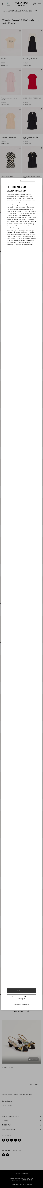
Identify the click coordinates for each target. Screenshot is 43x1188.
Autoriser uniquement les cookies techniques (21, 998)
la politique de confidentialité (23, 244)
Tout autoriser (21, 991)
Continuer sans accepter (27, 181)
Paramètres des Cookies (21, 1004)
